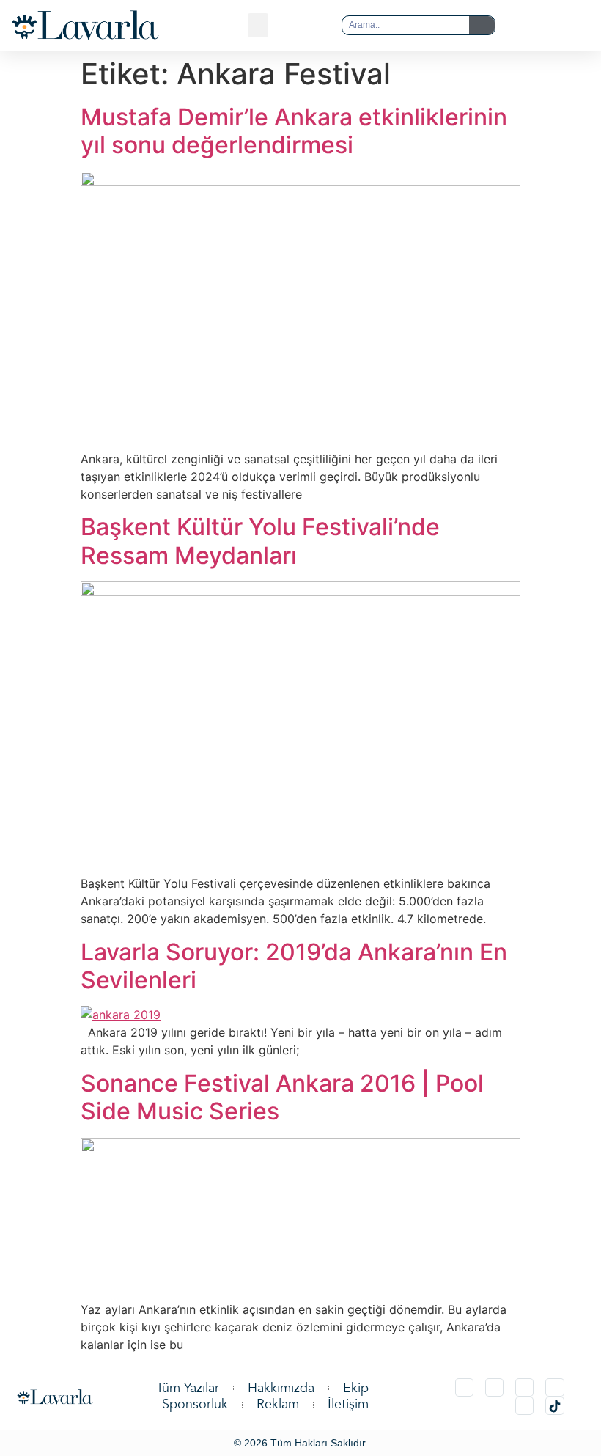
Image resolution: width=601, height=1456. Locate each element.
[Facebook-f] (554, 1387)
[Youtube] (524, 1406)
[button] (258, 25)
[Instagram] (464, 1387)
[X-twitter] (494, 1387)
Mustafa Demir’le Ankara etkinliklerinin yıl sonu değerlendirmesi (294, 131)
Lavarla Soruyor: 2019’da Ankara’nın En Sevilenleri (294, 966)
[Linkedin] (524, 1387)
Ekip (356, 1388)
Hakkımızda (281, 1388)
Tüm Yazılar (187, 1388)
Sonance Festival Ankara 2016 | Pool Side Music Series (282, 1097)
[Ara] (482, 25)
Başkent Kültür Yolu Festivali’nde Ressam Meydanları (260, 540)
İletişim (348, 1405)
